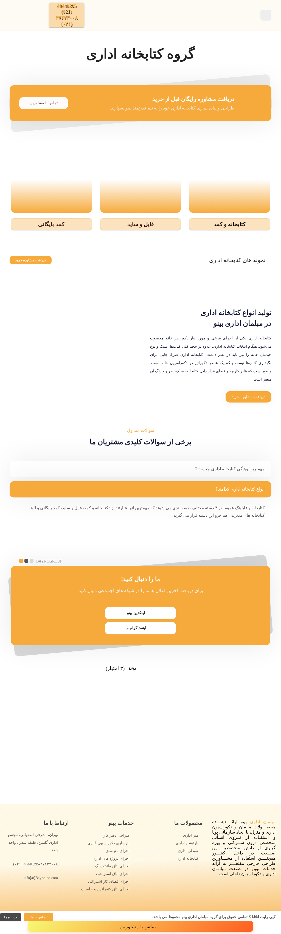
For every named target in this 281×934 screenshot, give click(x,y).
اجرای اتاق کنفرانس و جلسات (105, 889)
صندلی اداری (188, 851)
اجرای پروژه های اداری (111, 858)
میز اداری (190, 835)
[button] (229, 224)
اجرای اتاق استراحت (113, 874)
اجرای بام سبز (118, 851)
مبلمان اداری (263, 821)
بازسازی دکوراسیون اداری (109, 843)
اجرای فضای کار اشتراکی (109, 881)
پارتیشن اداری (187, 843)
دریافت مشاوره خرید (30, 260)
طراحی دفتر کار (116, 835)
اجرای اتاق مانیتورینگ (112, 866)
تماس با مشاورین (44, 103)
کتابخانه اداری (187, 858)
